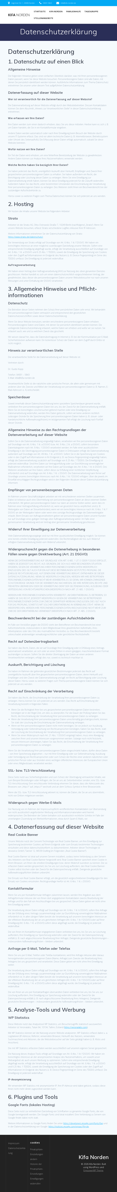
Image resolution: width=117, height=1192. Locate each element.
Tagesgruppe (91, 11)
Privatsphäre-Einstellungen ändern (36, 1154)
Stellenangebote (43, 18)
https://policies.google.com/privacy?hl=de (68, 1126)
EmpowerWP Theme (93, 1170)
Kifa (19, 15)
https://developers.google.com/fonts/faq (83, 1123)
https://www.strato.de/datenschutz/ (25, 236)
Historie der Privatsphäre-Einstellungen (36, 1169)
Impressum (13, 1143)
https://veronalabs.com (75, 1027)
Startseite (40, 11)
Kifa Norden (55, 11)
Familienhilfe (73, 11)
